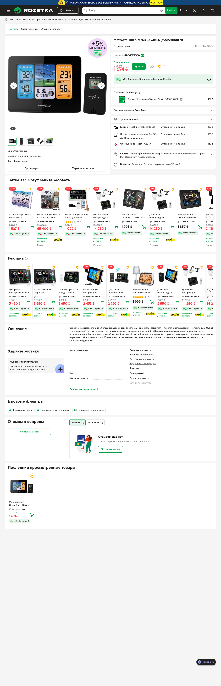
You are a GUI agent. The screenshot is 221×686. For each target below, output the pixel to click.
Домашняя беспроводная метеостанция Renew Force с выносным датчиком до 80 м (118, 291)
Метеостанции (75, 20)
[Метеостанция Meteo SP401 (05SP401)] (78, 199)
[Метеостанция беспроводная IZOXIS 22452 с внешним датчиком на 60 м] (94, 276)
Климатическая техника (53, 20)
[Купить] (31, 227)
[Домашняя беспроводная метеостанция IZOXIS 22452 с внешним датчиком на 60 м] (168, 276)
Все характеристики (84, 389)
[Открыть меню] (8, 10)
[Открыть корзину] (212, 10)
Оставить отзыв (110, 449)
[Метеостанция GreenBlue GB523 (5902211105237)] (190, 199)
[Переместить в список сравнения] (152, 66)
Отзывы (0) (77, 423)
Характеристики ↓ (83, 168)
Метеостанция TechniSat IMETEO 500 (133, 216)
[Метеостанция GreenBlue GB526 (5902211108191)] (21, 487)
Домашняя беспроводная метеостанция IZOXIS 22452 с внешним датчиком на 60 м (167, 291)
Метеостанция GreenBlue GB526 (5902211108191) (18, 504)
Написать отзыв (29, 432)
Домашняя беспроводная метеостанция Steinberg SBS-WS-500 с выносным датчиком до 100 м (162, 216)
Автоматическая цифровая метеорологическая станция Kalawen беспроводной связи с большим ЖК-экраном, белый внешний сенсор (44, 291)
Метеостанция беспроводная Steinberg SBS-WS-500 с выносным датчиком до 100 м (105, 216)
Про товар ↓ (32, 168)
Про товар (13, 29)
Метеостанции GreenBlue (98, 20)
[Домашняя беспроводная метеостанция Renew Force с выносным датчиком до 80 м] (119, 276)
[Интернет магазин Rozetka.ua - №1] (33, 10)
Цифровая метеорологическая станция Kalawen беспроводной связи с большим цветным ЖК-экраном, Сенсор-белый (20, 291)
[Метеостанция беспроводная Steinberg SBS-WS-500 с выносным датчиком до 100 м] (106, 199)
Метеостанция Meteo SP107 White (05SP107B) (20, 216)
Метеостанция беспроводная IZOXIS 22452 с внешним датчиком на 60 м (93, 291)
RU (181, 10)
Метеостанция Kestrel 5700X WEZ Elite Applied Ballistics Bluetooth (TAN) (48, 216)
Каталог (71, 10)
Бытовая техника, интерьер (24, 20)
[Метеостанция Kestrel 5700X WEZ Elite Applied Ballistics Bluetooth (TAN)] (50, 199)
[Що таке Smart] (58, 240)
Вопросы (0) (95, 423)
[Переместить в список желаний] (160, 66)
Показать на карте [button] (133, 138)
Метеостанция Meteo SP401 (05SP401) (76, 216)
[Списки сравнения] (203, 10)
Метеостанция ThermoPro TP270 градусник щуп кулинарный (142, 291)
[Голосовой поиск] (161, 10)
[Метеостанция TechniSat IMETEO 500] (134, 199)
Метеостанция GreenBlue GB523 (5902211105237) (187, 216)
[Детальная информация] (26, 258)
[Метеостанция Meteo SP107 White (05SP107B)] (21, 199)
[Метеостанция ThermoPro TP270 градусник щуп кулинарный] (144, 276)
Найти (171, 10)
